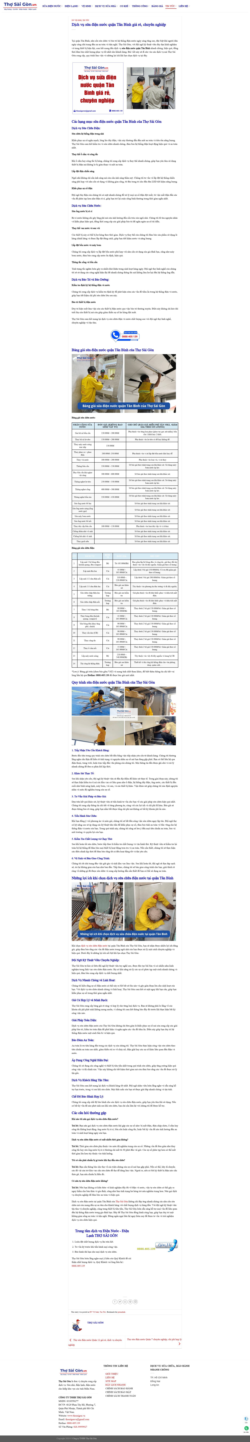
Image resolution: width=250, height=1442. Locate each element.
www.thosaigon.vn (76, 1415)
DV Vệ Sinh (77, 20)
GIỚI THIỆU (111, 1374)
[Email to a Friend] (125, 1301)
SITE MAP (110, 1381)
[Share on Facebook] (114, 1301)
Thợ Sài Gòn (122, 1201)
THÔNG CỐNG (140, 6)
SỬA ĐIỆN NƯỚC (51, 6)
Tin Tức (86, 20)
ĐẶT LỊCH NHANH (115, 1384)
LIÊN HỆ (183, 6)
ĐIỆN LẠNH (71, 6)
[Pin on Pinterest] (130, 1301)
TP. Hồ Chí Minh (158, 1377)
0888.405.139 (78, 1266)
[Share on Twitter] (120, 1301)
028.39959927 (80, 1426)
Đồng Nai (155, 1381)
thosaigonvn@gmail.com (77, 1419)
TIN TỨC (170, 6)
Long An (154, 1385)
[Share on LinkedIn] (135, 1301)
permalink (121, 1312)
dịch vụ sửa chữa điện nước (94, 945)
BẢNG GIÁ (157, 6)
